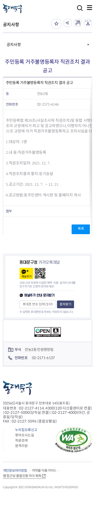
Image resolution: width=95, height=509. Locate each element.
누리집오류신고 (26, 430)
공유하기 (67, 23)
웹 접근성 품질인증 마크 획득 (22, 476)
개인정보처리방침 (15, 470)
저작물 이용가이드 (44, 470)
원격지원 (21, 446)
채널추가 (26, 276)
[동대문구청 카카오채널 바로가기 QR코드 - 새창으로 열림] (40, 273)
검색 (78, 11)
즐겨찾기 (56, 24)
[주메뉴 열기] (89, 7)
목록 (81, 228)
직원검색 (21, 440)
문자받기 (65, 304)
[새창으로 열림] (78, 23)
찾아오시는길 (24, 435)
